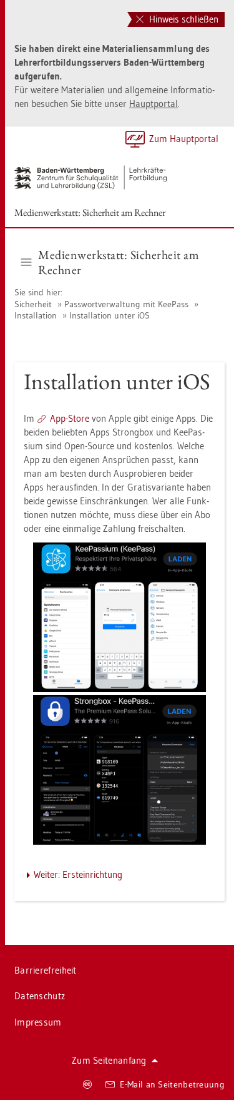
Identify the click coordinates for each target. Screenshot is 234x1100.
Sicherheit (33, 304)
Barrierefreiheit (45, 970)
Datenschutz (39, 996)
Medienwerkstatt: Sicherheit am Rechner (89, 212)
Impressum (38, 1022)
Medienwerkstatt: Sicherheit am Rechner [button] (118, 262)
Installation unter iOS (109, 315)
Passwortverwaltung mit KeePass (126, 304)
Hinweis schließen (182, 19)
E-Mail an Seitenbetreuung (172, 1084)
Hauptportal (153, 103)
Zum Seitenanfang (109, 1060)
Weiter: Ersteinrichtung (78, 874)
